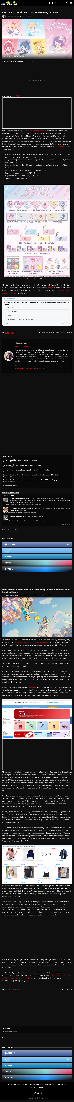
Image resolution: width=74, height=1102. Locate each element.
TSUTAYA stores (61, 147)
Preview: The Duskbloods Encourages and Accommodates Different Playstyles (31, 480)
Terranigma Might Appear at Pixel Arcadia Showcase (22, 465)
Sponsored (12, 587)
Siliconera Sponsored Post (31, 595)
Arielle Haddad (13, 16)
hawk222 (13, 508)
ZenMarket (32, 687)
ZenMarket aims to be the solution (16, 661)
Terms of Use (61, 1085)
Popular (15, 492)
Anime (4, 10)
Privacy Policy (37, 1087)
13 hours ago (38, 504)
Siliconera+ (30, 1085)
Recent (10, 492)
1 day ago (33, 512)
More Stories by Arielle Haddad (29, 369)
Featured (5, 587)
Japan (48, 332)
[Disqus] (37, 397)
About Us (40, 1085)
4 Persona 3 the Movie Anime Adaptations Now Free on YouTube (26, 470)
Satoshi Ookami (15, 516)
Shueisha (69, 335)
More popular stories (10, 486)
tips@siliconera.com (41, 1098)
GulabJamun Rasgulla (17, 499)
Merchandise (55, 332)
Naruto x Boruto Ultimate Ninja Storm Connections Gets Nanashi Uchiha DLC (30, 475)
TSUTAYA (19, 96)
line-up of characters (37, 131)
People (5, 492)
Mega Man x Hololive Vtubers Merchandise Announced (18, 504)
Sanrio (70, 332)
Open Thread (18, 1085)
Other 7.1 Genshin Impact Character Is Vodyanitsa (20, 460)
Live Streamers (12, 312)
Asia (43, 332)
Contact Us (49, 1085)
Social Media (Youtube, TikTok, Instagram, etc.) (22, 319)
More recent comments (10, 529)
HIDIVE (50, 288)
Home (10, 1085)
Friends (9, 315)
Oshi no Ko (63, 332)
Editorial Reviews (12, 308)
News (9, 10)
